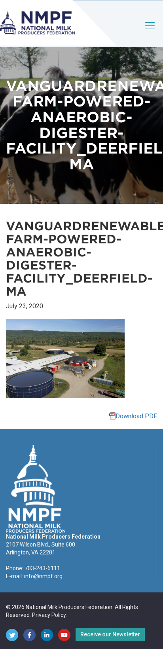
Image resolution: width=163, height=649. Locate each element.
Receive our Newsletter (110, 634)
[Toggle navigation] (150, 32)
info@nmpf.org (43, 576)
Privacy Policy (49, 615)
